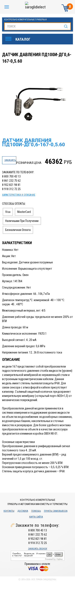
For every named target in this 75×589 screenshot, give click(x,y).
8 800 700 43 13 (11, 176)
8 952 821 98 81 (11, 184)
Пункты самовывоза (56, 511)
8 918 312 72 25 (11, 189)
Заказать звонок (37, 548)
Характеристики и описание (18, 194)
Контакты (9, 511)
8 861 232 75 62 (11, 180)
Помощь (36, 511)
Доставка (23, 511)
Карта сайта (36, 516)
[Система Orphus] (37, 555)
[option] (38, 103)
